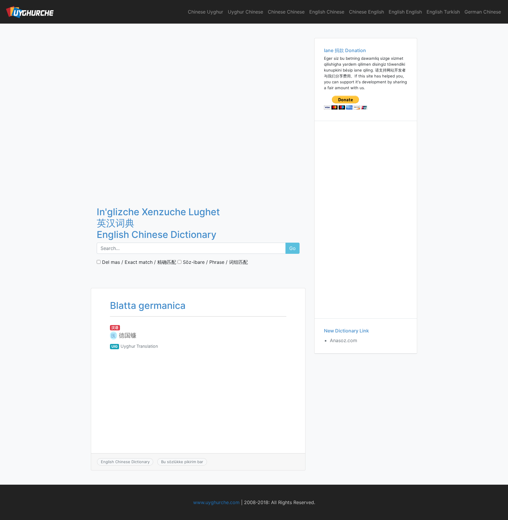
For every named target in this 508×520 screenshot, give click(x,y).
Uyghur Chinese (245, 12)
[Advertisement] (198, 67)
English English (405, 12)
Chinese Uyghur (205, 12)
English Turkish (443, 12)
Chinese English (366, 12)
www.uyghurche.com (216, 502)
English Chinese (326, 12)
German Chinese (482, 12)
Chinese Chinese (286, 12)
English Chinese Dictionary (125, 461)
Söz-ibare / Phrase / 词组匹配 (214, 262)
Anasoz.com (343, 340)
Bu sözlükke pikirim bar (182, 461)
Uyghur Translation (139, 346)
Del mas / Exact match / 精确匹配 (138, 262)
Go (292, 248)
